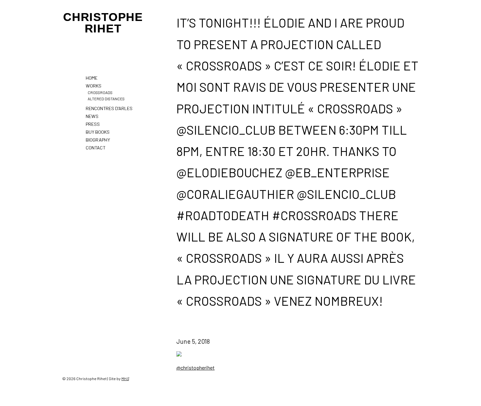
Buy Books (98, 132)
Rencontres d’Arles (109, 108)
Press (93, 124)
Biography (98, 140)
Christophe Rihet (103, 22)
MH (125, 378)
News (92, 116)
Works (93, 85)
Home (92, 78)
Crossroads (100, 92)
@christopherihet (195, 367)
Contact (95, 147)
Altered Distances (106, 98)
